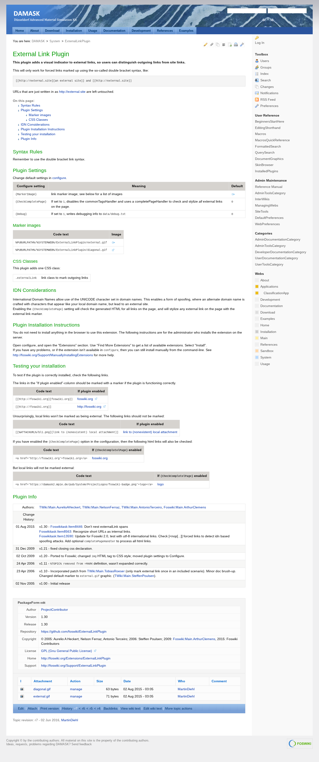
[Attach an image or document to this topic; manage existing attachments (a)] (211, 45)
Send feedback (81, 744)
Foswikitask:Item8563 (55, 531)
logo (160, 484)
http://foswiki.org (89, 406)
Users (264, 61)
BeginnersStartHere (269, 121)
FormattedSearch (268, 146)
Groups (265, 67)
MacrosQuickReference (272, 140)
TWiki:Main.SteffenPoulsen (134, 576)
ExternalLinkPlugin (77, 41)
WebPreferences (267, 224)
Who (181, 681)
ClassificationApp (276, 293)
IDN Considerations (35, 124)
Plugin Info (28, 139)
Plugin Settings (32, 110)
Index (264, 74)
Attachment (43, 681)
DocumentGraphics (269, 159)
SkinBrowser (264, 165)
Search (265, 80)
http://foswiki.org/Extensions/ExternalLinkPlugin (75, 658)
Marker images (40, 115)
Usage (92, 30)
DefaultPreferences (269, 218)
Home (19, 30)
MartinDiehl (186, 689)
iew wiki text (130, 708)
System (55, 41)
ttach (32, 708)
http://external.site (72, 91)
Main (263, 338)
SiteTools (261, 211)
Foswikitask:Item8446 (66, 526)
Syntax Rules (30, 105)
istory (67, 708)
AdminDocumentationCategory (277, 239)
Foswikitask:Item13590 (56, 536)
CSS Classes (38, 119)
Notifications (268, 93)
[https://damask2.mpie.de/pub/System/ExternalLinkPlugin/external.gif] (233, 194)
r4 (98, 708)
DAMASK (38, 41)
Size (99, 681)
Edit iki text (153, 708)
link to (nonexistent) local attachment (150, 432)
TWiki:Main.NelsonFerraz (101, 507)
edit (42, 602)
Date (127, 681)
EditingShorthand (267, 128)
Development (141, 30)
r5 (91, 708)
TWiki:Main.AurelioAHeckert (59, 507)
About (34, 30)
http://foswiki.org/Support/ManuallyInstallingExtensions (53, 355)
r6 (83, 708)
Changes (266, 87)
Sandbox (266, 351)
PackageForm (28, 602)
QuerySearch (265, 152)
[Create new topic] (229, 45)
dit (21, 708)
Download (52, 30)
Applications (268, 286)
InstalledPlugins (266, 171)
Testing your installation (38, 134)
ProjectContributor (54, 609)
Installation (74, 30)
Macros (260, 134)
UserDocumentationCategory (276, 258)
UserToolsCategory (269, 264)
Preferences (268, 106)
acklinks (110, 708)
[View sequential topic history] (217, 45)
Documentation (114, 30)
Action (75, 681)
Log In (259, 43)
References (165, 30)
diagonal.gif (41, 689)
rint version (49, 708)
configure (59, 178)
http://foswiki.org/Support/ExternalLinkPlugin (73, 665)
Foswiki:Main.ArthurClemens (185, 507)
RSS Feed (267, 99)
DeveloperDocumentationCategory (280, 252)
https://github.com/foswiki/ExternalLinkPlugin (73, 631)
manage (76, 689)
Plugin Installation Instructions (43, 129)
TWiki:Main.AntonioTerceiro (141, 507)
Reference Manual (268, 187)
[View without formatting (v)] (223, 45)
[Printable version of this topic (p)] (235, 45)
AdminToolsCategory (270, 193)
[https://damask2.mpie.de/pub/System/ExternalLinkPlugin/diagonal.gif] (113, 250)
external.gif (41, 696)
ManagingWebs (266, 205)
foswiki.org (85, 399)
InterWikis (262, 199)
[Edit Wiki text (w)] (205, 45)
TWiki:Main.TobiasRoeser (106, 571)
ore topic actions (178, 708)
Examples (186, 30)
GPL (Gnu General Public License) (66, 651)
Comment (219, 681)
